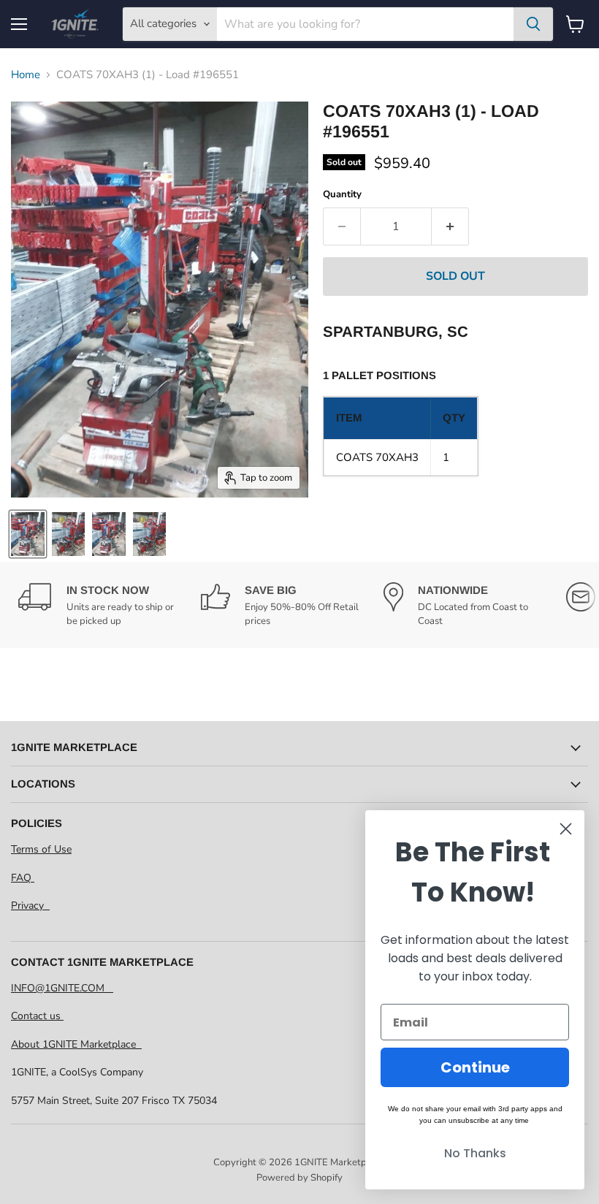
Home (25, 75)
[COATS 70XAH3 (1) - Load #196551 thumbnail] (27, 534)
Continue (475, 1067)
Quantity (342, 194)
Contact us (37, 1016)
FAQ (22, 878)
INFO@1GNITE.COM (62, 988)
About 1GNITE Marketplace (76, 1044)
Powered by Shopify (299, 1177)
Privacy (30, 905)
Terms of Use (41, 849)
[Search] (533, 24)
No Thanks (475, 1153)
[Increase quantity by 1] (450, 226)
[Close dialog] (566, 829)
